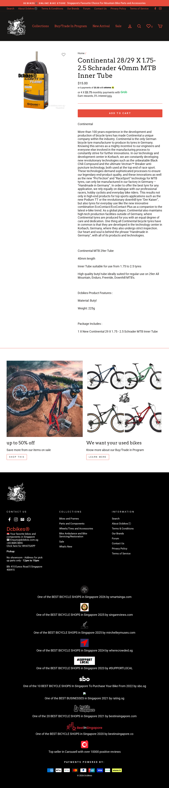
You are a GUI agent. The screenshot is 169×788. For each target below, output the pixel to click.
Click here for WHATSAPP (21, 545)
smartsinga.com (121, 597)
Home (81, 53)
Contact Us (100, 8)
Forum (86, 8)
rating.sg (118, 698)
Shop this (16, 457)
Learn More (98, 457)
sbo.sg (141, 686)
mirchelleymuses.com (120, 632)
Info (109, 96)
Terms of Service (139, 8)
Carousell (71, 751)
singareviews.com (121, 614)
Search (10, 8)
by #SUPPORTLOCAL (119, 668)
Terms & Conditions (52, 8)
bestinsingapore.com (123, 716)
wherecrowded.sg (121, 650)
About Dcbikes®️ (27, 8)
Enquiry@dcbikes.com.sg (24, 539)
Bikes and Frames (69, 518)
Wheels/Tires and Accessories (76, 528)
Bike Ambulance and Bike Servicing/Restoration (73, 535)
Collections (40, 26)
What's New (65, 546)
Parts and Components (71, 523)
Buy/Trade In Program (70, 26)
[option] (84, 3)
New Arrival (101, 26)
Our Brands (73, 8)
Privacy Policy (118, 8)
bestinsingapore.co (120, 734)
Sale (118, 26)
